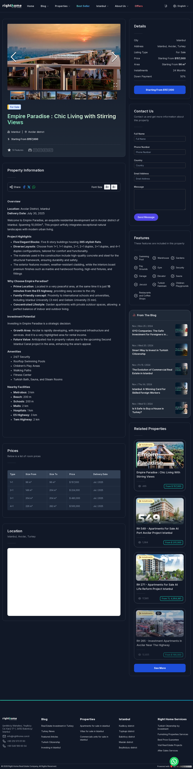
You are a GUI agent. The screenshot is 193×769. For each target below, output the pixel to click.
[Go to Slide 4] (63, 95)
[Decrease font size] (114, 187)
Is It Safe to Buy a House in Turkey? (148, 410)
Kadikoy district (126, 726)
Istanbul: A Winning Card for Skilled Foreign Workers (149, 391)
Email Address (141, 173)
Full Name (139, 133)
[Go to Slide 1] (17, 95)
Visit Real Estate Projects (170, 745)
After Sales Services (168, 750)
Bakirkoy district (127, 736)
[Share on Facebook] (24, 187)
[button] (63, 57)
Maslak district (126, 742)
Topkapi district (126, 731)
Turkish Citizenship (50, 742)
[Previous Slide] (13, 57)
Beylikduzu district (128, 747)
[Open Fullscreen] (115, 85)
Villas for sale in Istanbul (92, 731)
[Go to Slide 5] (79, 95)
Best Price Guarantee (168, 739)
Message (139, 187)
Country (138, 160)
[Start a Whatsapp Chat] (174, 761)
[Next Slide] (114, 57)
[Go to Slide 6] (94, 95)
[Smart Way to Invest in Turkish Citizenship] (181, 350)
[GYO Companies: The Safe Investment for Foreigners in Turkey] (181, 330)
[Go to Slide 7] (110, 95)
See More (160, 668)
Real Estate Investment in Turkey (57, 726)
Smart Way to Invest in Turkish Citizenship (150, 352)
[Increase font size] (107, 187)
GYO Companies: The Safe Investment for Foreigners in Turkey (149, 332)
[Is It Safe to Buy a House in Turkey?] (181, 408)
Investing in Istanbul (51, 747)
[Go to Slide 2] (33, 95)
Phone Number (142, 147)
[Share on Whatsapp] (34, 187)
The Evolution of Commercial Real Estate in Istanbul (152, 371)
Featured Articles (49, 736)
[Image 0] (159, 466)
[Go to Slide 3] (48, 95)
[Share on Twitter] (29, 187)
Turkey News (48, 731)
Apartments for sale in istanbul (95, 726)
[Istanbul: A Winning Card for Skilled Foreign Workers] (181, 388)
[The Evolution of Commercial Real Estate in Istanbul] (181, 369)
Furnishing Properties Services (173, 734)
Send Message (146, 217)
